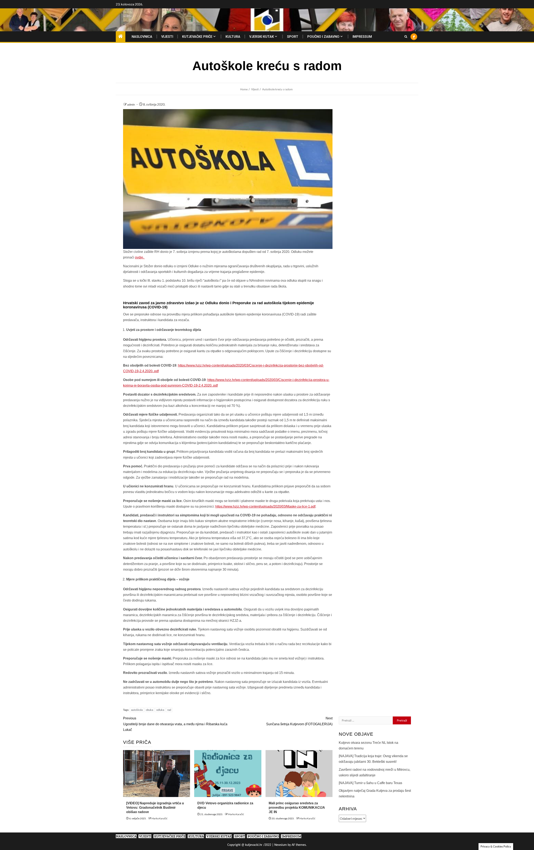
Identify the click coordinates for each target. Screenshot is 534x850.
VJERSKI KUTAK (261, 37)
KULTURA (232, 37)
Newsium (280, 845)
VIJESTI (167, 37)
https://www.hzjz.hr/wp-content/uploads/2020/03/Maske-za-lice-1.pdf (265, 506)
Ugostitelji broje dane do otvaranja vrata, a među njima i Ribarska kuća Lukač (175, 723)
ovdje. (140, 257)
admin (131, 104)
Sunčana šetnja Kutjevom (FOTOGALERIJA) (299, 721)
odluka (160, 709)
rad (169, 709)
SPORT (292, 37)
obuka (149, 709)
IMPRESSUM (362, 37)
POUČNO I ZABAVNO (323, 37)
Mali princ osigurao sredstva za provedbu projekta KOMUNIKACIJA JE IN (297, 807)
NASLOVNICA (142, 37)
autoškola (137, 709)
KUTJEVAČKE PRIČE (197, 37)
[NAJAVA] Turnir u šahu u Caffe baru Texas (370, 783)
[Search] (405, 37)
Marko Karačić (159, 818)
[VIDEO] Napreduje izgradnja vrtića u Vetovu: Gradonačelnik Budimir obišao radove (155, 807)
